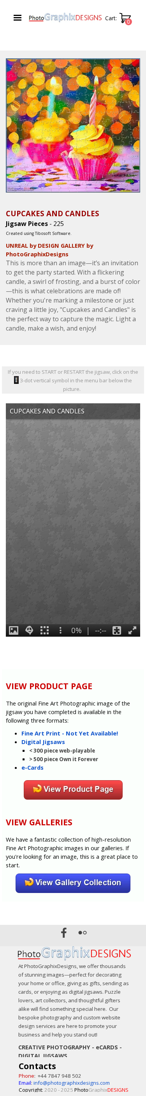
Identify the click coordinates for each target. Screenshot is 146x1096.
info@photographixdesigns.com (71, 1082)
